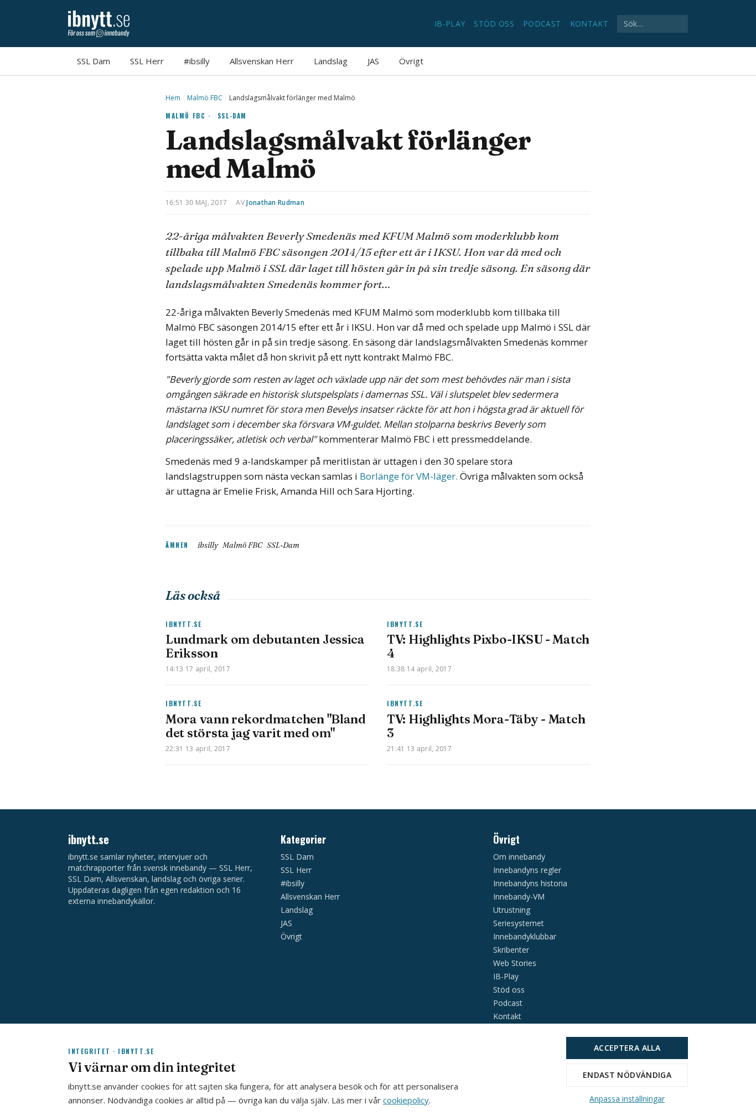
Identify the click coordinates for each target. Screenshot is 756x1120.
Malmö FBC (204, 98)
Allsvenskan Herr (262, 60)
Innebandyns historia (530, 883)
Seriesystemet (518, 923)
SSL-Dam (232, 115)
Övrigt (411, 60)
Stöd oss (494, 23)
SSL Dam (93, 60)
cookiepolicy (406, 1100)
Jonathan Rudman (275, 202)
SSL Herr (147, 60)
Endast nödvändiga (627, 1075)
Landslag (331, 60)
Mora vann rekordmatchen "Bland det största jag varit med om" (265, 726)
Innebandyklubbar (524, 936)
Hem (172, 98)
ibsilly (208, 545)
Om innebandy (519, 856)
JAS (373, 60)
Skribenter (511, 949)
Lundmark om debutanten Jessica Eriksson (265, 646)
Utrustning (511, 910)
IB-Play (449, 23)
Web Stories (514, 963)
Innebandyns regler (527, 870)
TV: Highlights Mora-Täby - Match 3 (486, 726)
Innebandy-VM (519, 896)
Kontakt (589, 23)
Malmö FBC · (188, 115)
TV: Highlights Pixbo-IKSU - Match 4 (488, 646)
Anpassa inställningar (627, 1098)
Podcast (542, 23)
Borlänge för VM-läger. (409, 476)
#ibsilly (197, 60)
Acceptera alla (627, 1047)
